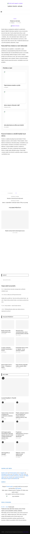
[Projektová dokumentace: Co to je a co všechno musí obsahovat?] (22, 426)
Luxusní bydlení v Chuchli (8, 398)
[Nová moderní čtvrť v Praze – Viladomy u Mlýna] (7, 358)
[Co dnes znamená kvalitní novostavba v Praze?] (7, 341)
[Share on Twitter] (19, 193)
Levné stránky (25, 532)
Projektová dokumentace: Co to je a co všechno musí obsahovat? (22, 434)
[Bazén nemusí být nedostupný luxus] (15, 220)
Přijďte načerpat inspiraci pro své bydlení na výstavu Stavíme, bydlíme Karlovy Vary (22, 415)
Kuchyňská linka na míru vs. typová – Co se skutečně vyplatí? (22, 349)
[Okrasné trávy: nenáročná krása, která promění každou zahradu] (22, 324)
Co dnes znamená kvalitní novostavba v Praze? (6, 349)
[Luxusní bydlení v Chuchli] (15, 387)
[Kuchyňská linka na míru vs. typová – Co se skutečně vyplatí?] (22, 341)
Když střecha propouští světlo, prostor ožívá (21, 365)
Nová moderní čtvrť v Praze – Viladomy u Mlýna (6, 366)
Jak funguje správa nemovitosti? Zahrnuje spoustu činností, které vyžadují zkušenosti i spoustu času (7, 435)
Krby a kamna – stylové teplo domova (13, 305)
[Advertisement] (15, 174)
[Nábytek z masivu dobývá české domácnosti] (22, 446)
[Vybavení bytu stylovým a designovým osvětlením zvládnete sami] (7, 406)
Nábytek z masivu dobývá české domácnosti (20, 454)
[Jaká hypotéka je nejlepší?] (7, 446)
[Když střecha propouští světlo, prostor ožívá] (22, 358)
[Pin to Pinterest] (21, 193)
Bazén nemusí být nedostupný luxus (15, 231)
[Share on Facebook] (18, 193)
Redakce (12, 22)
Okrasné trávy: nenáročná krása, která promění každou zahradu (22, 332)
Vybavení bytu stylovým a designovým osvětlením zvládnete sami (7, 415)
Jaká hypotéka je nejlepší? (5, 453)
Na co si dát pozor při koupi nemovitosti (12, 294)
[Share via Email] (22, 193)
